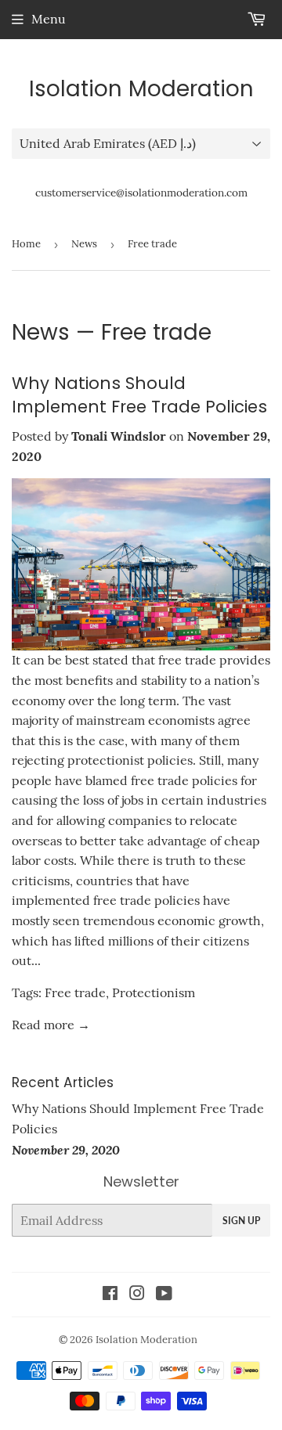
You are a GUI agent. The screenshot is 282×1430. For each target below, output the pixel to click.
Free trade (75, 992)
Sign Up (241, 1220)
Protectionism (153, 992)
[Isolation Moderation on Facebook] (110, 1294)
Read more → (51, 1024)
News (84, 243)
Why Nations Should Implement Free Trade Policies (139, 395)
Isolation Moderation (141, 89)
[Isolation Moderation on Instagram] (137, 1294)
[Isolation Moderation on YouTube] (164, 1294)
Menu (48, 19)
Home (26, 243)
